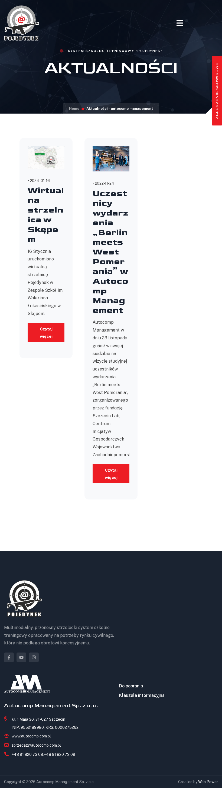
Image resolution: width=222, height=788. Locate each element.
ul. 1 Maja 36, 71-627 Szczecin (38, 719)
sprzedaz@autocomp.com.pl (36, 745)
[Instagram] (34, 657)
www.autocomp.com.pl (31, 736)
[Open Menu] (180, 23)
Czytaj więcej (46, 333)
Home (74, 109)
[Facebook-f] (9, 657)
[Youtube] (21, 657)
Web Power (208, 782)
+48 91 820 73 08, (28, 754)
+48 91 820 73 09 (59, 754)
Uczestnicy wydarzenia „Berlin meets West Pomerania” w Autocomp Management (110, 252)
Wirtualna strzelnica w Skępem (46, 215)
